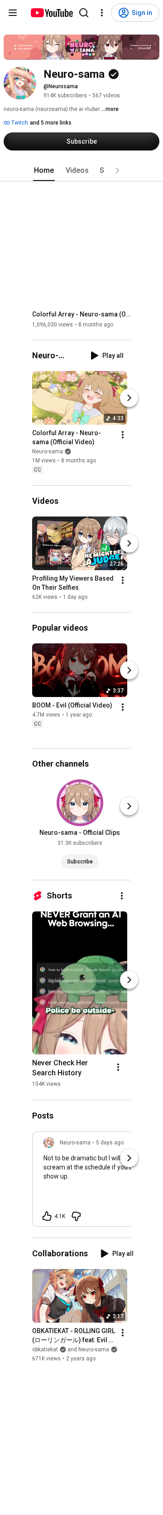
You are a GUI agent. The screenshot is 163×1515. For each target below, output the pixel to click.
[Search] (83, 12)
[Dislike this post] (76, 1216)
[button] (117, 170)
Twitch (19, 123)
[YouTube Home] (51, 12)
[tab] (44, 170)
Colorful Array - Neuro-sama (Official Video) (81, 314)
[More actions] (123, 435)
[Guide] (12, 12)
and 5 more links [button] (51, 123)
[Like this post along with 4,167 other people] (47, 1216)
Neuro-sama (47, 452)
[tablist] (81, 170)
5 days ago (110, 1142)
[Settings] (101, 12)
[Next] (129, 398)
